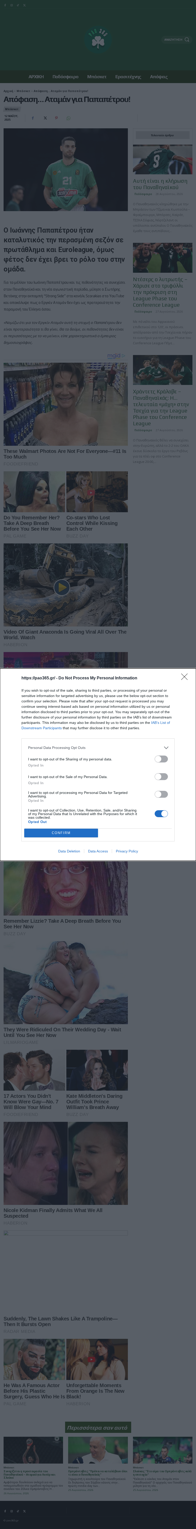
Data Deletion (69, 851)
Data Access (98, 851)
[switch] (161, 759)
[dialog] (98, 764)
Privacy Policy (127, 851)
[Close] (186, 678)
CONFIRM (61, 833)
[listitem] (98, 747)
